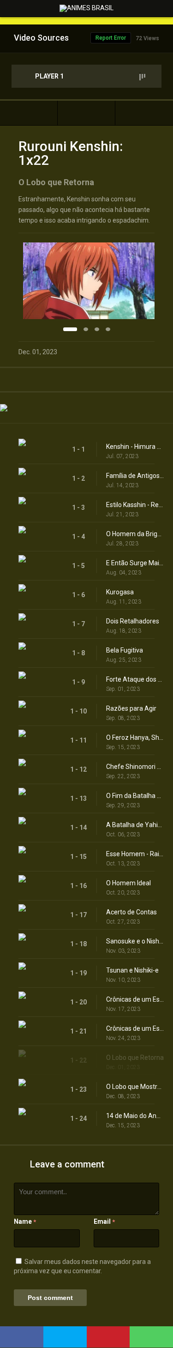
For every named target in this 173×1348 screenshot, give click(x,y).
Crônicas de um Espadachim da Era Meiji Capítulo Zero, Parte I (135, 999)
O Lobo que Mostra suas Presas (135, 1086)
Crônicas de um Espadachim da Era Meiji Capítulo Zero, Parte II (135, 1028)
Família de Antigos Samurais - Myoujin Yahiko (135, 475)
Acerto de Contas (131, 912)
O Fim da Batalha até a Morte (135, 795)
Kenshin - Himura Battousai (135, 446)
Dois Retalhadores (132, 621)
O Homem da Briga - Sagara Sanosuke (135, 534)
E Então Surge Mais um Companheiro (135, 563)
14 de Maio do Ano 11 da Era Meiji (135, 1115)
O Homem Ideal (128, 883)
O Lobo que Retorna (135, 1057)
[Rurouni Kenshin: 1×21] (28, 113)
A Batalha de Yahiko (135, 824)
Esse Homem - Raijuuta (135, 854)
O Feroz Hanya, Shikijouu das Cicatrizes (135, 737)
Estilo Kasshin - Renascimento (135, 504)
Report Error (110, 38)
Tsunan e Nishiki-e (132, 970)
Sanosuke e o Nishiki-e (135, 941)
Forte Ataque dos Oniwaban (135, 679)
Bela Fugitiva (124, 650)
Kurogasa (120, 592)
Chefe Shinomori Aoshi (135, 766)
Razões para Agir (131, 708)
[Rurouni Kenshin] (86, 113)
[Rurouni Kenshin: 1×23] (144, 113)
